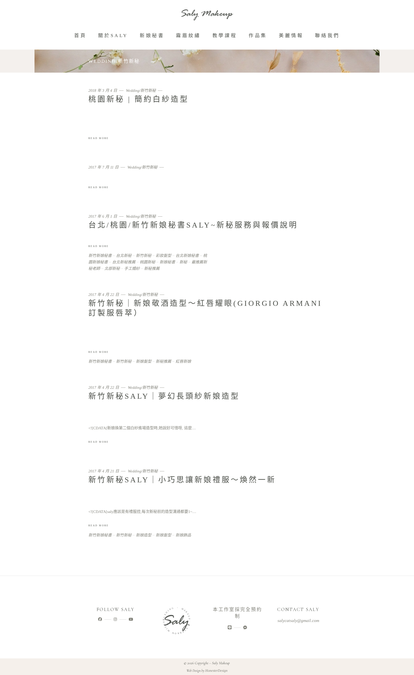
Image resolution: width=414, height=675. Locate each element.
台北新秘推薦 (123, 262)
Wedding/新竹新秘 (141, 91)
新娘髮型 (143, 361)
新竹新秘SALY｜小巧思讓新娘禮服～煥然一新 (182, 480)
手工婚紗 (132, 268)
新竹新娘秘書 (100, 255)
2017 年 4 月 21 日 (104, 471)
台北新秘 (124, 255)
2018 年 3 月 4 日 (103, 91)
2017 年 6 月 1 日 (103, 216)
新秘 (183, 262)
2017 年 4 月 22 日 (104, 295)
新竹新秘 (143, 255)
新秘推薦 (152, 268)
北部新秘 (112, 268)
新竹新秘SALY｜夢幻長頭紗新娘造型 (164, 396)
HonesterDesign (216, 670)
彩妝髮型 (163, 255)
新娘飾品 (183, 535)
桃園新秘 (147, 262)
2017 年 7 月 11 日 (104, 167)
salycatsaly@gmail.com (298, 620)
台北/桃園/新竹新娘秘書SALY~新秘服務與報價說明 (193, 225)
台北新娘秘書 (187, 255)
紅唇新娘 (183, 361)
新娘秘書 (167, 262)
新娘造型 (143, 535)
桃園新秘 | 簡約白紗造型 (138, 99)
